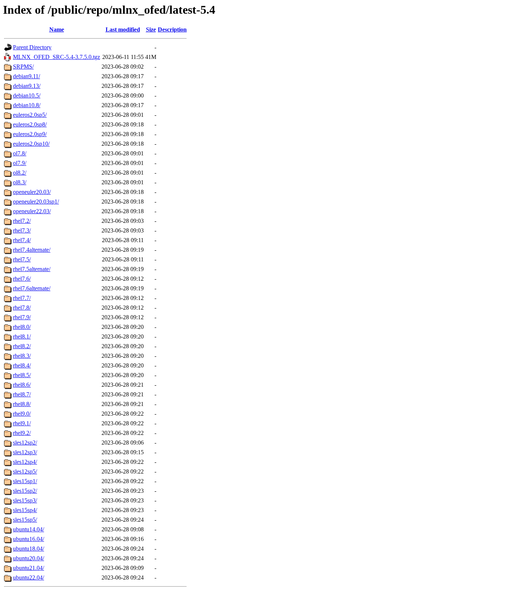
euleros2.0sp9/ (30, 134)
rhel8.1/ (22, 336)
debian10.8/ (26, 105)
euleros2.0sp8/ (30, 124)
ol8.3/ (19, 182)
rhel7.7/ (22, 298)
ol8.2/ (19, 172)
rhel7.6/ (22, 278)
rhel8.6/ (22, 385)
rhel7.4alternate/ (31, 250)
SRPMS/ (23, 66)
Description (172, 29)
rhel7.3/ (22, 230)
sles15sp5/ (25, 520)
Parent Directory (32, 47)
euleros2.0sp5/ (30, 115)
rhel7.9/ (22, 317)
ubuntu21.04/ (28, 568)
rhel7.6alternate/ (31, 288)
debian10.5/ (26, 95)
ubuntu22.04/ (28, 577)
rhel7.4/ (22, 240)
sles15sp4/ (25, 510)
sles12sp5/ (25, 471)
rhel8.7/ (22, 394)
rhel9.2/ (22, 433)
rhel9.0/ (22, 413)
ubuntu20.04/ (28, 558)
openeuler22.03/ (32, 211)
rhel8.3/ (22, 356)
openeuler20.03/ (32, 192)
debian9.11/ (26, 76)
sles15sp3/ (25, 500)
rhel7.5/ (22, 259)
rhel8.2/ (22, 346)
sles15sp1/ (25, 481)
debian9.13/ (26, 86)
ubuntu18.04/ (28, 548)
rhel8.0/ (22, 327)
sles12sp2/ (25, 442)
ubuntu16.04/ (28, 539)
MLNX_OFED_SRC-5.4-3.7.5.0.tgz (56, 57)
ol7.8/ (19, 153)
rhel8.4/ (22, 365)
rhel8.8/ (22, 404)
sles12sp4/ (25, 462)
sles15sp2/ (25, 491)
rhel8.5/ (22, 375)
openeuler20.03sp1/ (36, 201)
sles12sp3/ (25, 452)
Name (56, 29)
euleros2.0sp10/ (31, 144)
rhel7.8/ (22, 307)
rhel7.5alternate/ (31, 269)
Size (151, 29)
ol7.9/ (19, 163)
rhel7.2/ (22, 221)
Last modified (123, 29)
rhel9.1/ (22, 423)
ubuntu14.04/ (28, 529)
